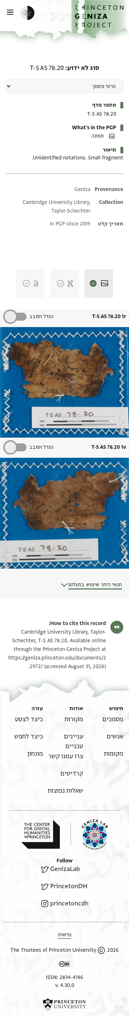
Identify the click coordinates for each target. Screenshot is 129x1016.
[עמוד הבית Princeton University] (64, 1004)
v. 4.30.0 (64, 985)
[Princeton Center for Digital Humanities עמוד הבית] (40, 834)
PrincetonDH (68, 886)
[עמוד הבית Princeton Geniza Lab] (89, 834)
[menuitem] (112, 719)
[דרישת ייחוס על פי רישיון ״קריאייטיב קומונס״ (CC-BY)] (64, 965)
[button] (100, 19)
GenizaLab (65, 869)
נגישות (64, 934)
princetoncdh (69, 903)
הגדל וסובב (41, 316)
